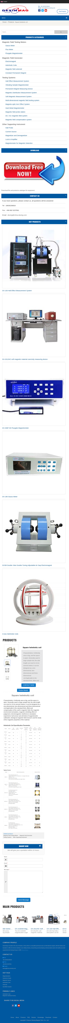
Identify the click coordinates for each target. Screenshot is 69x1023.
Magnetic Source (7, 980)
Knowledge (41, 1017)
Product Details (23, 690)
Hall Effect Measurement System (17, 81)
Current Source (10, 132)
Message (6, 869)
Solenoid (5, 984)
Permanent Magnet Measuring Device (19, 89)
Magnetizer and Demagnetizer (16, 135)
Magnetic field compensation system (18, 120)
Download (48, 1017)
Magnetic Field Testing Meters (14, 42)
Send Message (23, 900)
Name (5, 856)
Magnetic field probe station (15, 112)
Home (4, 22)
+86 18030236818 (45, 6)
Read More (25, 950)
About (17, 1017)
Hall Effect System (7, 986)
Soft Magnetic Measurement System (18, 96)
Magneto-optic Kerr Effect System (17, 104)
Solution (33, 1017)
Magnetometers (6, 976)
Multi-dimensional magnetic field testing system (22, 100)
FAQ (28, 1017)
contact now (28, 685)
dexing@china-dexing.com (48, 8)
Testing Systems (8, 77)
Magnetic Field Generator (12, 58)
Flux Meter (9, 49)
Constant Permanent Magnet (15, 73)
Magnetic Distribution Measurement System (21, 93)
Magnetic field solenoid (13, 69)
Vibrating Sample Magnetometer (17, 85)
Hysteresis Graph (7, 978)
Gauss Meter (10, 46)
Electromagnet (10, 61)
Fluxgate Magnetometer (14, 53)
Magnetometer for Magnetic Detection (19, 143)
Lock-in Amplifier (11, 139)
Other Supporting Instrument (13, 124)
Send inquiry (62, 11)
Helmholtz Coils (11, 65)
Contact (55, 1017)
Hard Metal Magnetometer (14, 108)
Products (18, 22)
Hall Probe (9, 128)
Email (6, 863)
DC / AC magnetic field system (16, 116)
